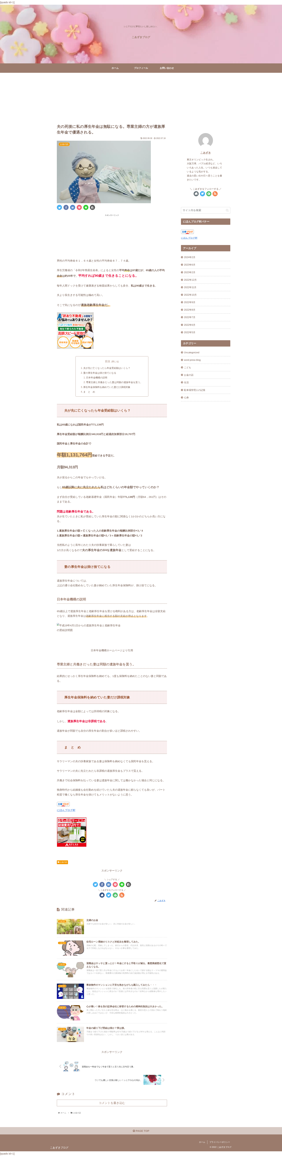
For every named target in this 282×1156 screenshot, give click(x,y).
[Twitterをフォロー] (108, 895)
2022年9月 (189, 302)
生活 (186, 382)
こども (187, 367)
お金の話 (63, 862)
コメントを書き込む (112, 1103)
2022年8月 (189, 309)
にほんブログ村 (66, 810)
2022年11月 (190, 287)
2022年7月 (189, 317)
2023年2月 (189, 272)
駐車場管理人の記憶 (194, 390)
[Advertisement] (141, 96)
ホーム (202, 1142)
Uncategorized (191, 352)
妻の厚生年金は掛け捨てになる (99, 372)
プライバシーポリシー (219, 1142)
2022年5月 (189, 332)
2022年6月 (189, 324)
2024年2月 (189, 257)
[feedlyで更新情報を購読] (115, 895)
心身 (186, 397)
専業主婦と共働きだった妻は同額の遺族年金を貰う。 (114, 382)
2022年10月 (190, 294)
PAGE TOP (142, 1130)
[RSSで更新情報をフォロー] (121, 895)
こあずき (205, 152)
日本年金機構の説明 (96, 377)
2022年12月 (190, 279)
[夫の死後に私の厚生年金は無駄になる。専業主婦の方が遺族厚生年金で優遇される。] (72, 207)
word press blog (192, 360)
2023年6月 (189, 264)
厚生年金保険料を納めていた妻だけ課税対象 (106, 387)
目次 (107, 361)
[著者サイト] (102, 895)
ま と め (89, 391)
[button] (227, 210)
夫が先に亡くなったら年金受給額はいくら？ (106, 368)
